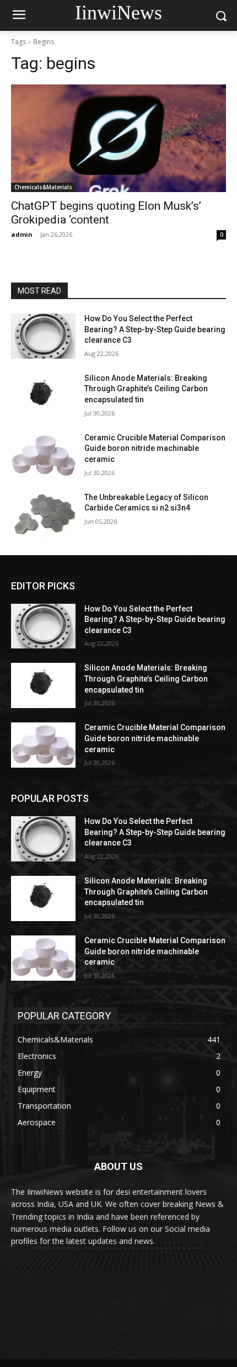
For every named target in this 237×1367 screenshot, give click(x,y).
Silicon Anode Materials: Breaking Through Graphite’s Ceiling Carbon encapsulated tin (146, 389)
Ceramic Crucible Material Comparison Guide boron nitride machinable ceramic (154, 448)
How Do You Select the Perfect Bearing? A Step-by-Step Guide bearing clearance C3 (154, 329)
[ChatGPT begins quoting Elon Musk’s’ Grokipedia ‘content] (118, 138)
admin (22, 234)
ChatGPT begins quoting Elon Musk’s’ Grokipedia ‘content (106, 212)
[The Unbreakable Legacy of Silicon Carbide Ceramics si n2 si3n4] (43, 515)
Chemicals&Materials (43, 187)
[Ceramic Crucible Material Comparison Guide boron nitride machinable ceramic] (43, 455)
